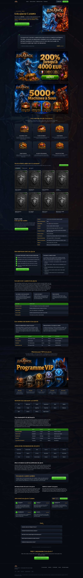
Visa (19, 404)
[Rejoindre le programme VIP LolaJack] (41, 372)
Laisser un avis (64, 498)
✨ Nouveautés (24, 168)
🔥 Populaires (18, 168)
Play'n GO (46, 449)
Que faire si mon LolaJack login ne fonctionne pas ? (41, 534)
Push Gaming (19, 453)
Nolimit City (64, 449)
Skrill (55, 404)
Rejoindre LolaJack (21, 229)
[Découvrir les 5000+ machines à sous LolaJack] (41, 99)
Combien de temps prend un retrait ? (41, 542)
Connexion (59, 1)
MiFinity (37, 411)
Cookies (59, 567)
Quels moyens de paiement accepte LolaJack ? (41, 538)
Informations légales (65, 567)
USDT (19, 411)
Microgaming (46, 453)
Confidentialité (55, 567)
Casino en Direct (32, 1)
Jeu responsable (44, 567)
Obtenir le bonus (41, 558)
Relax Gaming (64, 453)
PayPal (37, 404)
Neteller (64, 404)
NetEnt (37, 449)
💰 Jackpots (31, 168)
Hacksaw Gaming (27, 449)
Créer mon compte (22, 269)
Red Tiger (37, 453)
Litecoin (28, 411)
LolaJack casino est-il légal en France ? (41, 526)
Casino (27, 1)
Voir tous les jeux (63, 165)
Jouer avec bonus (22, 24)
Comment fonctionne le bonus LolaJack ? (41, 530)
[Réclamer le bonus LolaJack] (41, 66)
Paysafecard (46, 404)
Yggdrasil (28, 453)
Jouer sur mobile (59, 478)
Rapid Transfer (46, 411)
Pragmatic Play (19, 449)
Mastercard (28, 404)
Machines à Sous (40, 1)
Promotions (46, 1)
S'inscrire (65, 1)
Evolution (55, 449)
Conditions (49, 567)
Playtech (55, 453)
